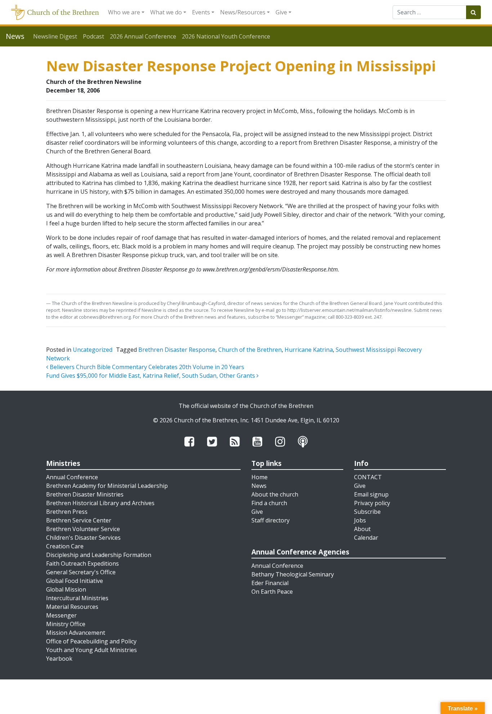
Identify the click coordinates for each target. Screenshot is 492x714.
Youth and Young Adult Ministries (91, 650)
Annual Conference (72, 477)
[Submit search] (473, 12)
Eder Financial (270, 583)
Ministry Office (65, 624)
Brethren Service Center (78, 520)
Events (201, 12)
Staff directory (270, 520)
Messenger (61, 615)
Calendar (366, 538)
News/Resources (242, 12)
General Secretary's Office (81, 572)
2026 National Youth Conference (226, 36)
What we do (166, 12)
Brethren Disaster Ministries (85, 494)
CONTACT (368, 477)
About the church (274, 494)
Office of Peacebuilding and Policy (91, 641)
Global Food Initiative (74, 581)
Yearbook (59, 659)
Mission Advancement (75, 633)
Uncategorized (92, 350)
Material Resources (72, 607)
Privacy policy (372, 503)
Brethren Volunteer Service (83, 529)
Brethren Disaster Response (176, 350)
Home (259, 477)
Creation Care (65, 546)
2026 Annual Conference (143, 36)
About (362, 529)
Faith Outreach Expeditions (82, 563)
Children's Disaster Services (83, 538)
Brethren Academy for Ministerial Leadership (107, 486)
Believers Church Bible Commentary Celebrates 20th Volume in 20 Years (146, 367)
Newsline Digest (55, 36)
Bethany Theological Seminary (292, 574)
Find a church (269, 503)
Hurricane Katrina (309, 350)
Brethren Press (67, 512)
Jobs (360, 520)
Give (281, 12)
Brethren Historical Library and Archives (100, 503)
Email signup (371, 494)
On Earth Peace (272, 592)
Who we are (124, 12)
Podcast (93, 36)
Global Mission (66, 589)
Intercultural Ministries (77, 598)
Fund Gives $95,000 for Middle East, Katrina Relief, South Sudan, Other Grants (151, 376)
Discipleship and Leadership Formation (98, 555)
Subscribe (367, 512)
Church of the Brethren (250, 350)
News (259, 486)
